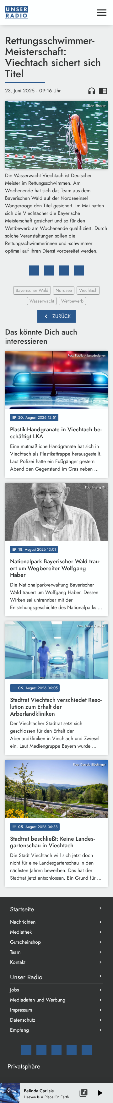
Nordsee (64, 290)
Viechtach (88, 290)
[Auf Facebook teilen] (34, 270)
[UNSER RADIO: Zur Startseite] (49, 12)
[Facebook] (41, 1050)
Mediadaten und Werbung (37, 999)
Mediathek (21, 932)
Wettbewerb (72, 301)
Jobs (14, 989)
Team (15, 952)
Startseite (22, 909)
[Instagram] (56, 1050)
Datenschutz (22, 1020)
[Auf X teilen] (49, 270)
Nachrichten (22, 922)
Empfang (19, 1030)
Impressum (21, 1009)
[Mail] (26, 1050)
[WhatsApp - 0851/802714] (87, 1050)
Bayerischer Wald (32, 290)
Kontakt (17, 962)
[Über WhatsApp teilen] (64, 270)
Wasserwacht (42, 301)
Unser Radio (26, 977)
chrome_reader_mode (103, 90)
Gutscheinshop (25, 942)
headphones (91, 90)
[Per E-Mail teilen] (79, 270)
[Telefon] (72, 1050)
